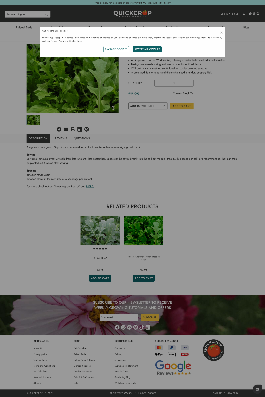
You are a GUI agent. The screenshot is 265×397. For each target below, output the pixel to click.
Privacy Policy (57, 41)
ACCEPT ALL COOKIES (147, 49)
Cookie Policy (76, 41)
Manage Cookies (116, 49)
